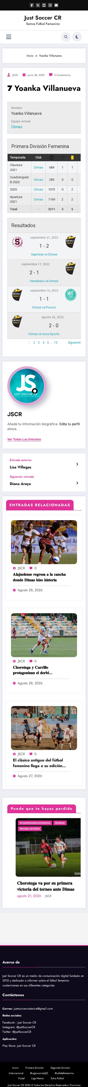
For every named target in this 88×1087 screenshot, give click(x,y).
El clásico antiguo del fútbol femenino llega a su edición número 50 (38, 763)
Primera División (21, 828)
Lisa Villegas (20, 467)
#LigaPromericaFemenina (26, 822)
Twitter (6, 1032)
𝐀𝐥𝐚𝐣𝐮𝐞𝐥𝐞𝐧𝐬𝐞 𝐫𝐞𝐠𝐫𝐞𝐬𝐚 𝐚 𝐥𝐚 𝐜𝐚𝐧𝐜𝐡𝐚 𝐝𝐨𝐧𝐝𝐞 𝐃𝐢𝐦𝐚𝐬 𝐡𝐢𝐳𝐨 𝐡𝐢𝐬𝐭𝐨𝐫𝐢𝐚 (39, 577)
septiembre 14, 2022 (44, 290)
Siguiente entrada (22, 476)
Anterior (12, 342)
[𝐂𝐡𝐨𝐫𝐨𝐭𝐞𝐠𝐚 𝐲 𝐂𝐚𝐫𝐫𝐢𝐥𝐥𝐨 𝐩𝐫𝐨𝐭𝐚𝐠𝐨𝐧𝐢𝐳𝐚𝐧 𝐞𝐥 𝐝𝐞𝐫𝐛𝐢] (44, 635)
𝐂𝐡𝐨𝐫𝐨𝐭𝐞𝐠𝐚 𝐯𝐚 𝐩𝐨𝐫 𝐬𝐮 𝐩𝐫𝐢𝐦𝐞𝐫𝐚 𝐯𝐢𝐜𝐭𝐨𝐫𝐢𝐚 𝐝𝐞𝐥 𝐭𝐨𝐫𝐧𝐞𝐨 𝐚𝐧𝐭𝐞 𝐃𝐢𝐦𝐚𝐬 (37, 886)
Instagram (8, 1027)
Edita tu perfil (69, 424)
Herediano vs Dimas (44, 281)
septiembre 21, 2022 (44, 237)
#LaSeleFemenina (64, 1073)
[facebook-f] (32, 5)
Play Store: (9, 1046)
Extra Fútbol (57, 1078)
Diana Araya (20, 483)
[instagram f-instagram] (50, 5)
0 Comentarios (62, 75)
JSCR (15, 75)
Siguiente (74, 342)
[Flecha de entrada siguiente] (77, 483)
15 (55, 342)
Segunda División (60, 1068)
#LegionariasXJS (39, 1073)
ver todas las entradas (24, 439)
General (52, 822)
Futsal (21, 1078)
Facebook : (9, 1022)
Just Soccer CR (42, 17)
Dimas (16, 127)
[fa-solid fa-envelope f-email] (56, 5)
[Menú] (8, 37)
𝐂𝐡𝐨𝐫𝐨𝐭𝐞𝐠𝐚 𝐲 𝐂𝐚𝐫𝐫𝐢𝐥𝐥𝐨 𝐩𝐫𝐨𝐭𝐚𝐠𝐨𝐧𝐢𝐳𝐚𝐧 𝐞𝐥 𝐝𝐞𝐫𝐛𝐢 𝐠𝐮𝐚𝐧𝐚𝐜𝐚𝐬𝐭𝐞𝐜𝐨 (31, 670)
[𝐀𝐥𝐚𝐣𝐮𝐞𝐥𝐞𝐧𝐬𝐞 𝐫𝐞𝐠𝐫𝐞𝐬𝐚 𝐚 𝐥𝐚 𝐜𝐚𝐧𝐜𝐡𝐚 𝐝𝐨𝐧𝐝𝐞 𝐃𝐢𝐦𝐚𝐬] (44, 542)
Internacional (16, 1073)
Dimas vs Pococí (44, 307)
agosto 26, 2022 (53, 317)
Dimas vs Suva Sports (44, 334)
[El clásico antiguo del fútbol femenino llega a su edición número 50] (44, 728)
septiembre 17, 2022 (36, 264)
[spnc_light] (77, 37)
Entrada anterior (21, 460)
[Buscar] (66, 37)
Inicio (15, 1068)
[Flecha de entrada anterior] (77, 464)
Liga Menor (37, 1078)
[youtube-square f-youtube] (44, 5)
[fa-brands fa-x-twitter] (38, 5)
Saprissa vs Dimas (44, 254)
